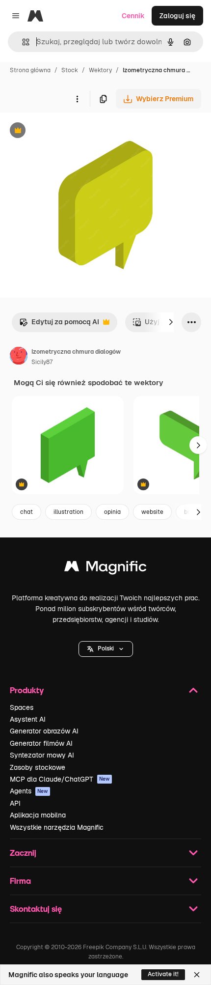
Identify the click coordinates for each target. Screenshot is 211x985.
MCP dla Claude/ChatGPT (60, 779)
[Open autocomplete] (21, 42)
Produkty (27, 690)
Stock (69, 70)
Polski (106, 648)
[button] (106, 649)
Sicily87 (42, 362)
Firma (20, 880)
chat (26, 512)
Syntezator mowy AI (42, 755)
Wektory (100, 70)
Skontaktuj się (36, 908)
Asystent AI (28, 719)
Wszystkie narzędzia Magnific (57, 827)
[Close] (197, 975)
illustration (68, 512)
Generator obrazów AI (44, 731)
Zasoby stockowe (37, 767)
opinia (112, 512)
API (15, 803)
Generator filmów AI (41, 743)
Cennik (133, 15)
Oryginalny (67, 131)
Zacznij (23, 852)
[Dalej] (171, 322)
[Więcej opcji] (77, 99)
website (152, 512)
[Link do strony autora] (18, 357)
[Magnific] (105, 568)
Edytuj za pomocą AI (59, 324)
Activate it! (163, 974)
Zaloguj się (177, 15)
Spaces (21, 707)
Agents (29, 791)
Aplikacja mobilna (38, 815)
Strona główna (30, 70)
